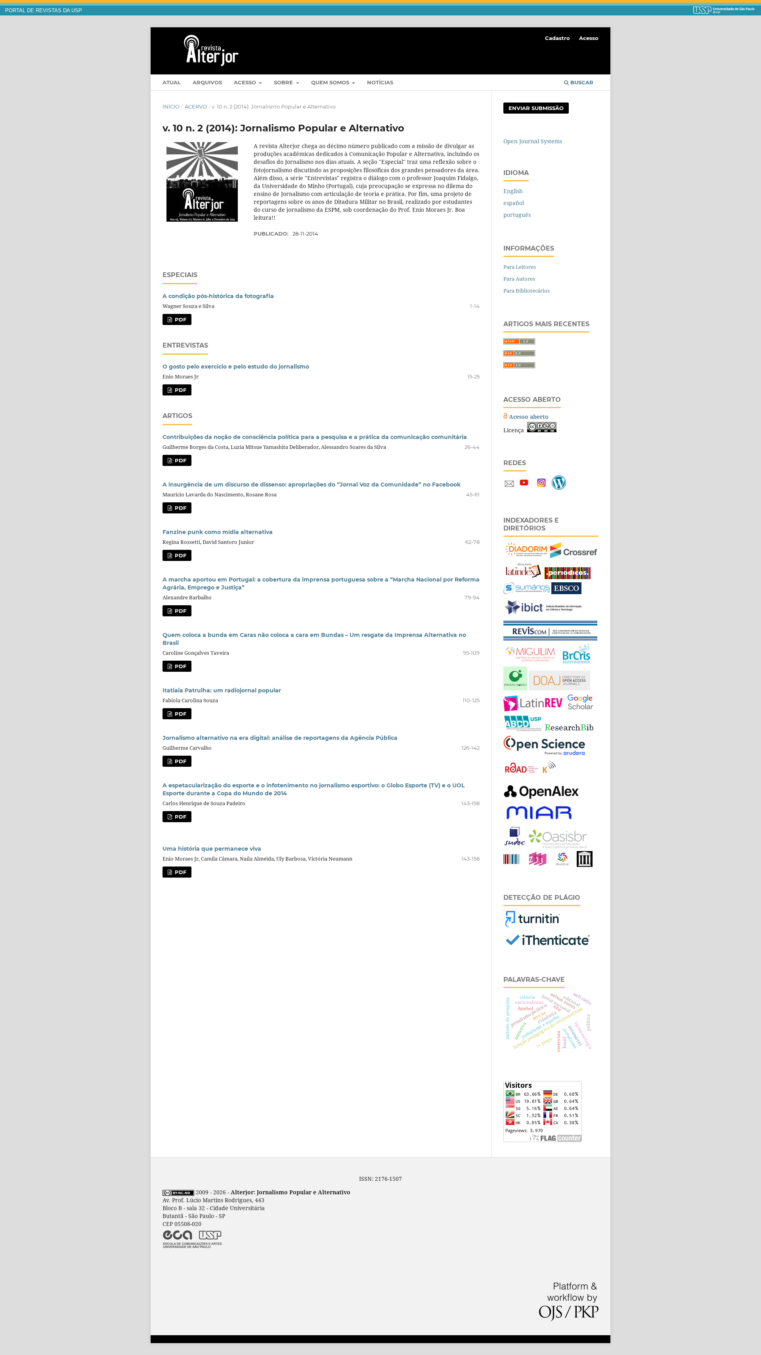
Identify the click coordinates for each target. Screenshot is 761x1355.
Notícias (380, 82)
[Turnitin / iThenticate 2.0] (531, 925)
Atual (172, 82)
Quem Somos (331, 82)
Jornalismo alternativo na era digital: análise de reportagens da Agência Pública (280, 737)
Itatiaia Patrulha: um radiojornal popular (222, 690)
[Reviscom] (550, 638)
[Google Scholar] (580, 709)
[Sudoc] (515, 845)
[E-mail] (509, 487)
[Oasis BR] (558, 845)
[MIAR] (539, 820)
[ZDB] (537, 864)
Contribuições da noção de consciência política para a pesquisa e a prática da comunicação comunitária (315, 437)
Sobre (284, 82)
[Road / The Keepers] (529, 776)
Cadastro (557, 38)
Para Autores (519, 278)
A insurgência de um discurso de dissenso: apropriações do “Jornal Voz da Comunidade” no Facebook (312, 484)
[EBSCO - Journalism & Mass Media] (566, 592)
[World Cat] (562, 864)
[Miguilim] (530, 661)
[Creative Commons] (541, 430)
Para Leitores (519, 266)
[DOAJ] (559, 688)
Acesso (246, 82)
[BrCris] (576, 661)
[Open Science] (544, 753)
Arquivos (207, 82)
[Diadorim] (526, 556)
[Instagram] (541, 487)
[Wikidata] (511, 864)
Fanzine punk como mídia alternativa (218, 532)
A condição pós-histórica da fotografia (218, 296)
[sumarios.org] (526, 592)
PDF (179, 319)
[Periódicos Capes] (567, 577)
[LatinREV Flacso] (532, 709)
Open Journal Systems (532, 141)
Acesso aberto (529, 416)
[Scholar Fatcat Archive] (585, 864)
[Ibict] (543, 615)
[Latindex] (523, 577)
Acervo (196, 106)
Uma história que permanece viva (212, 848)
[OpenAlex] (542, 799)
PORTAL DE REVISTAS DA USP (43, 10)
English (513, 191)
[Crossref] (573, 556)
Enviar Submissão (536, 108)
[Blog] (559, 487)
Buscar (581, 82)
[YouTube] (524, 487)
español (513, 203)
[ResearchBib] (569, 730)
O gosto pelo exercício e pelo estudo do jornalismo (236, 366)
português (517, 215)
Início (171, 106)
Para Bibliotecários (526, 290)
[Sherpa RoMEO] (515, 688)
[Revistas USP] (522, 730)
